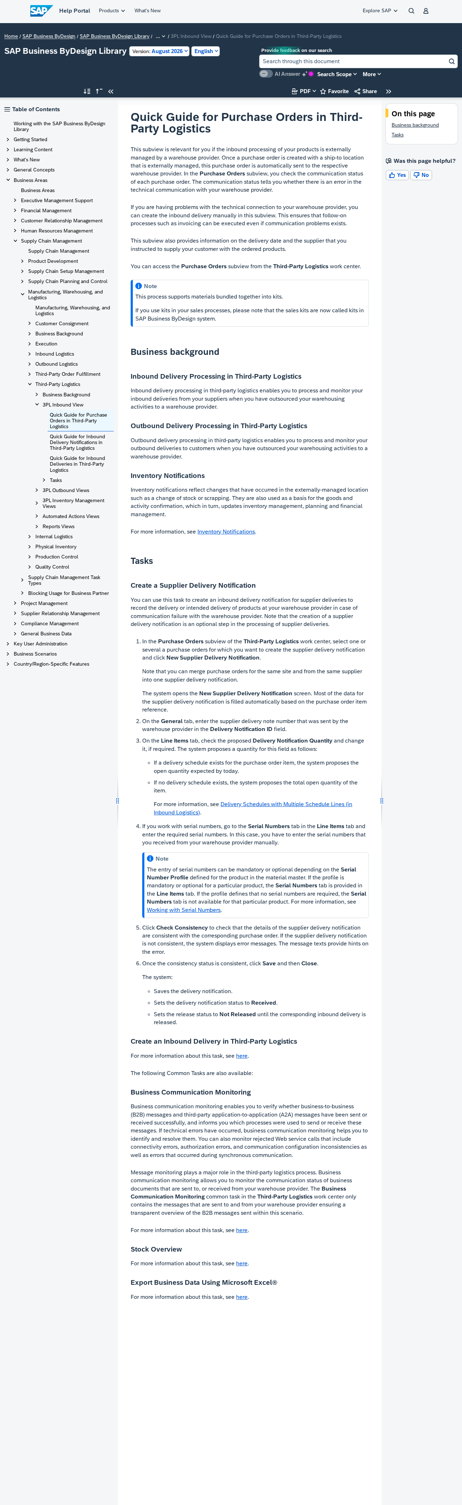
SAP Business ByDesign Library (114, 36)
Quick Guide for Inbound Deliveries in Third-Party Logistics (77, 464)
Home (11, 36)
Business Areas (38, 190)
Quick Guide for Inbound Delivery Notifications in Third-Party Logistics (77, 442)
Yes (397, 175)
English (204, 51)
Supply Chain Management (58, 251)
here (242, 1056)
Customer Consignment (61, 323)
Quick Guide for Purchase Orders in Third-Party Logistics (78, 420)
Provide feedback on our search (296, 50)
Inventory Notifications (226, 532)
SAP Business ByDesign (48, 36)
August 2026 (157, 51)
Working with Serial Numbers (184, 910)
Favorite (334, 91)
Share (365, 91)
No (421, 175)
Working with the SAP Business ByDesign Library (59, 126)
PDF (301, 91)
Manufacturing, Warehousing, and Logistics (72, 310)
